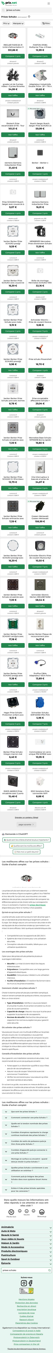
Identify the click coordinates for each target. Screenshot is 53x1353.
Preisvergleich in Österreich (27, 1337)
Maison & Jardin (10, 1243)
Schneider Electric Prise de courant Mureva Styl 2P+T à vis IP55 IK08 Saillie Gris (40, 557)
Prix (5, 23)
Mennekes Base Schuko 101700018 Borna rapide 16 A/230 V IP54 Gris (40, 439)
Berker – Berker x (40, 163)
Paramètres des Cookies (26, 1323)
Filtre (47, 23)
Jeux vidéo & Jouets (12, 1239)
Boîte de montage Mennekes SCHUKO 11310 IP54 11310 (40, 282)
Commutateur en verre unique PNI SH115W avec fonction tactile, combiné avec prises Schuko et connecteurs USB (40, 753)
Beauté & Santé (10, 1235)
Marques (17, 23)
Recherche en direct (26, 1306)
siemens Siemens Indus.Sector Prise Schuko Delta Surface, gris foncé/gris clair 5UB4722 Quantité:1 (40, 203)
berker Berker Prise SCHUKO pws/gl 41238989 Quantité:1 (13, 242)
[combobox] (28, 10)
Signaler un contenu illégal (26, 817)
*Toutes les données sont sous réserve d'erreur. (26, 1349)
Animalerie (7, 1227)
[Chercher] (3, 10)
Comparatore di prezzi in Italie (27, 1331)
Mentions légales (26, 1299)
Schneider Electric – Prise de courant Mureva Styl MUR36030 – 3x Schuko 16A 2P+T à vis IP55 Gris (40, 321)
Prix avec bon (35, 109)
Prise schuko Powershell (40, 359)
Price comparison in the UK (26, 1344)
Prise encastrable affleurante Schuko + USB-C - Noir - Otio (40, 399)
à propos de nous (27, 1313)
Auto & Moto (8, 1231)
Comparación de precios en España (26, 1334)
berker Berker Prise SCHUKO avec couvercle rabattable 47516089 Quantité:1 (13, 282)
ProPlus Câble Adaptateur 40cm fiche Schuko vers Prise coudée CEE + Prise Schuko (40, 674)
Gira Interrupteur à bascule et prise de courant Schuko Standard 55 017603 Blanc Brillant (40, 478)
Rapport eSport (26, 1319)
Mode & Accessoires (12, 1247)
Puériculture (8, 1255)
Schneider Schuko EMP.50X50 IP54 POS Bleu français (40, 714)
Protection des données (26, 1303)
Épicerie (6, 1263)
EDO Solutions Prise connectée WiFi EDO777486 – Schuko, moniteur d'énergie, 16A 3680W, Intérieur (40, 792)
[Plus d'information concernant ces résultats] (29, 16)
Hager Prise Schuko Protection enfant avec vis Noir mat (13, 714)
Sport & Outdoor (10, 1259)
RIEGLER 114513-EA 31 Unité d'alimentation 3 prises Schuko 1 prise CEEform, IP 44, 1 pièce (13, 46)
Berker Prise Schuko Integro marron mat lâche (13, 753)
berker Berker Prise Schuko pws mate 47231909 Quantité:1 (13, 321)
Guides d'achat (26, 1316)
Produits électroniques (14, 1251)
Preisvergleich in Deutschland (26, 1341)
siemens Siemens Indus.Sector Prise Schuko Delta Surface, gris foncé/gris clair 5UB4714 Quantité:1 (13, 164)
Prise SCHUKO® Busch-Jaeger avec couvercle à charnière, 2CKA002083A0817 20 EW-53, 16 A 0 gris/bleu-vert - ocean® (13, 203)
